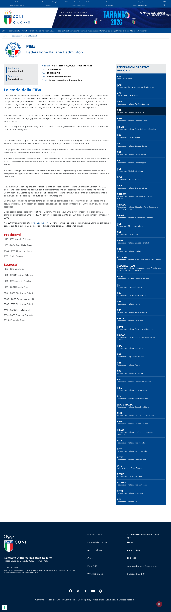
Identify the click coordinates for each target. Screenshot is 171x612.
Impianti (48, 6)
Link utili (131, 558)
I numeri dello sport (97, 542)
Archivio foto (133, 550)
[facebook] (13, 21)
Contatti (39, 600)
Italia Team (17, 2)
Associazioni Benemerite (99, 31)
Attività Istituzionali (138, 31)
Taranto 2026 (109, 6)
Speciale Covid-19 (136, 574)
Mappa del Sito (53, 600)
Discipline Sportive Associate (48, 31)
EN (164, 2)
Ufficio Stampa (94, 534)
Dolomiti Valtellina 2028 (139, 6)
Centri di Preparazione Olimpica (48, 2)
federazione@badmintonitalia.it (65, 80)
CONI (4, 31)
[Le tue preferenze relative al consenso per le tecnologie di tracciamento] (4, 607)
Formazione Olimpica (17, 6)
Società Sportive (139, 2)
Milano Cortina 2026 (78, 6)
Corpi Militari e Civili (120, 31)
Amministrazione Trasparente (142, 566)
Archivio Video (94, 550)
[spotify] (28, 21)
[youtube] (24, 21)
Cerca (90, 558)
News (130, 542)
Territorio (109, 2)
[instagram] (20, 21)
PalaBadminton (40, 223)
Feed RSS (92, 566)
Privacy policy (69, 600)
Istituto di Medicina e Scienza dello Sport (78, 2)
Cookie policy (84, 600)
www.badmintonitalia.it (58, 76)
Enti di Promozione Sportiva (74, 31)
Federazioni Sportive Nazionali (21, 31)
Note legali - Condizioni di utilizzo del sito (113, 600)
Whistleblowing (95, 574)
